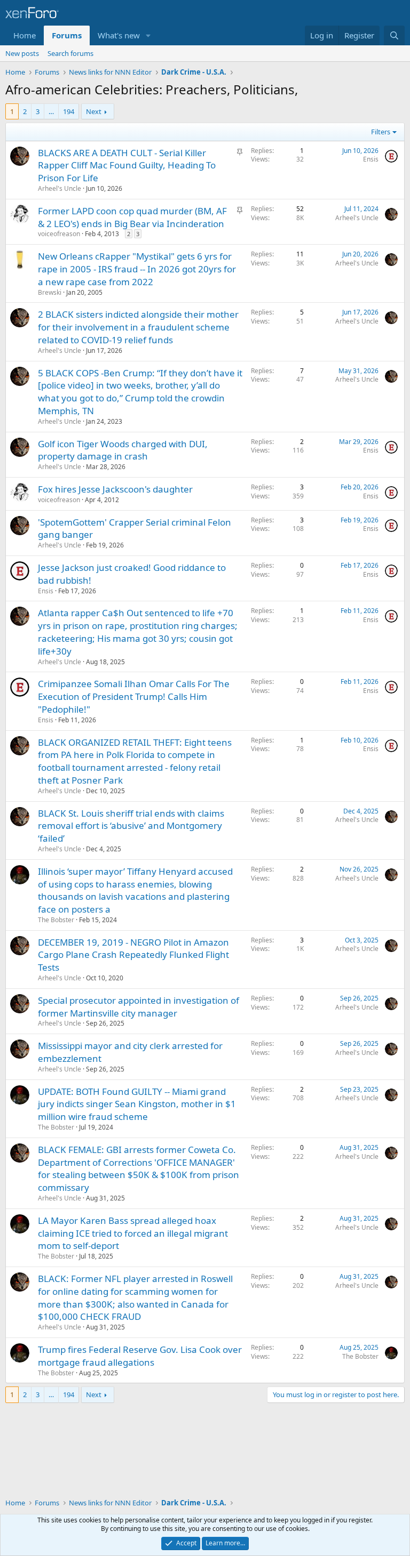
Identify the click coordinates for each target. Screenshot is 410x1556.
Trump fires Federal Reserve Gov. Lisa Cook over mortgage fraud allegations (140, 1355)
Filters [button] (380, 131)
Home (24, 35)
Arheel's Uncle (59, 188)
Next (93, 111)
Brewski (49, 292)
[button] (148, 35)
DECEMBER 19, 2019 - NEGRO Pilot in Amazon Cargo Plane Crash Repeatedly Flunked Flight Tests (133, 955)
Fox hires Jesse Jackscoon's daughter (115, 489)
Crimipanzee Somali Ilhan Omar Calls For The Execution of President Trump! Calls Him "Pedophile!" (134, 696)
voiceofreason (59, 233)
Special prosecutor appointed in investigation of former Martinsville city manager (138, 1006)
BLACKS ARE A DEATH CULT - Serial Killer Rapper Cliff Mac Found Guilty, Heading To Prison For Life (127, 165)
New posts (22, 53)
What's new (119, 35)
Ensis (371, 159)
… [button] (51, 111)
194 (68, 111)
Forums (67, 35)
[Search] (394, 35)
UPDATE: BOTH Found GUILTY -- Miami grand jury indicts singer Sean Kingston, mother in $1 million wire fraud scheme (137, 1104)
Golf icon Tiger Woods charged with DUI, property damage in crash (123, 450)
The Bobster (56, 919)
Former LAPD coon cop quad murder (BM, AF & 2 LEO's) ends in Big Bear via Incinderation (132, 217)
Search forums (70, 53)
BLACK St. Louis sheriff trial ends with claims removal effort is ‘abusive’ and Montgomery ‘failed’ (131, 826)
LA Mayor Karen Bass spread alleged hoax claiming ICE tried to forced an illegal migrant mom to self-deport (133, 1233)
